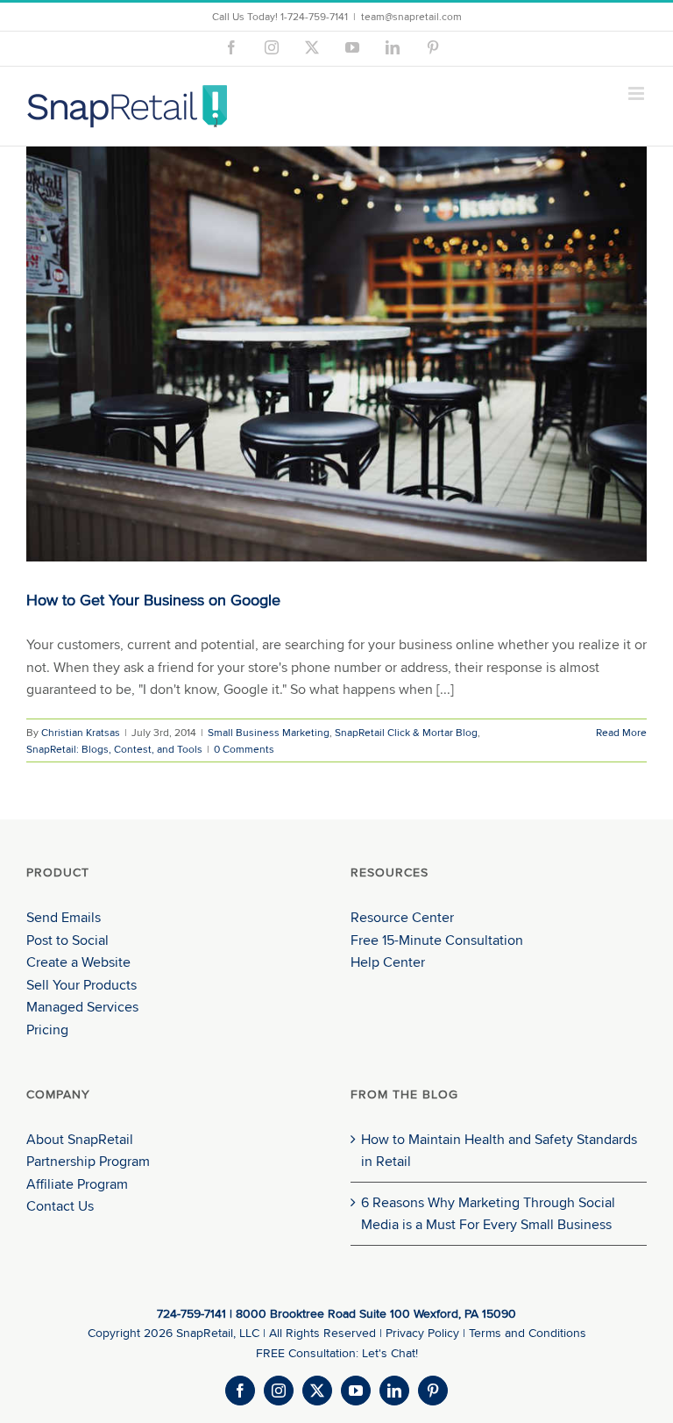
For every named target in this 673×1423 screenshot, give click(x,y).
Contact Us (60, 1206)
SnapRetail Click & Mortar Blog (406, 732)
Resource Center (402, 917)
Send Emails (63, 917)
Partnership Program (88, 1161)
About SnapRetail (79, 1139)
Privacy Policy (422, 1332)
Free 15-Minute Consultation (437, 940)
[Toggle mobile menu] (637, 93)
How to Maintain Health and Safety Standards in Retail (499, 1150)
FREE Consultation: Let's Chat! (337, 1353)
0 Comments (244, 748)
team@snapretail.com (411, 16)
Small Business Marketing (268, 732)
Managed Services (82, 1007)
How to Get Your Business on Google (153, 600)
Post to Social (67, 940)
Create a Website (78, 962)
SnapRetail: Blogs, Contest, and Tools (114, 748)
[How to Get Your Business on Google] (336, 354)
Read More (621, 732)
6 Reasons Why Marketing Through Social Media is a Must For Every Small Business (488, 1213)
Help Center (388, 962)
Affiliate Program (77, 1184)
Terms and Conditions (527, 1332)
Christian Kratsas (80, 732)
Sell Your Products (81, 985)
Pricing (47, 1029)
